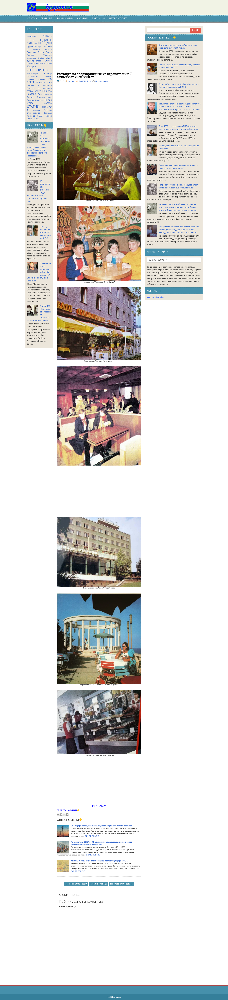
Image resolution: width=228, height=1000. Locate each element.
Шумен (30, 119)
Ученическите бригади (39, 113)
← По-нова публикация (76, 884)
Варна (49, 52)
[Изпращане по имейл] (58, 814)
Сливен (30, 97)
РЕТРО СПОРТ (118, 18)
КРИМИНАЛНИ (64, 18)
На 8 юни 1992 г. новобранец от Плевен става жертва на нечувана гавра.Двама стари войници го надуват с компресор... (178, 207)
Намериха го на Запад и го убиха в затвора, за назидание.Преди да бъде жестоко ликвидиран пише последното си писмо (179, 230)
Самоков (48, 94)
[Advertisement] (99, 49)
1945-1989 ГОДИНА (39, 38)
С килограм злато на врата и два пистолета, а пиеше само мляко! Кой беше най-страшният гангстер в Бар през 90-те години (180, 107)
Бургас (30, 46)
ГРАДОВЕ (46, 18)
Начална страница (98, 884)
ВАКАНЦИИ (99, 18)
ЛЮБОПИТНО (84, 81)
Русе (40, 94)
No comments (101, 81)
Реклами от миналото (39, 88)
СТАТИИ (32, 18)
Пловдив (41, 79)
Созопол (39, 100)
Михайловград (32, 74)
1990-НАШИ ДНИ (39, 43)
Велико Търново (39, 55)
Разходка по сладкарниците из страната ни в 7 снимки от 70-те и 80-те (94, 75)
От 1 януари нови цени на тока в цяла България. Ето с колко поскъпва (101, 826)
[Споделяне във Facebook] (67, 814)
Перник (48, 76)
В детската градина (39, 49)
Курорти (31, 66)
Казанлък (38, 63)
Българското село (43, 46)
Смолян (30, 100)
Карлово (48, 64)
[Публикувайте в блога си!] (61, 814)
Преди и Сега (44, 82)
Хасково (31, 116)
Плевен (30, 79)
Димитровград (34, 61)
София (48, 100)
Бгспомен (116, 997)
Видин (49, 58)
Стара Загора (39, 103)
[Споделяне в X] (64, 814)
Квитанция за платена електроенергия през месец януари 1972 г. (99, 861)
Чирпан (48, 116)
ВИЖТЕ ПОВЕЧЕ (92, 836)
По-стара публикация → (121, 884)
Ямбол (36, 119)
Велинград (31, 58)
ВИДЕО (41, 58)
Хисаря (40, 116)
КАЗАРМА (83, 18)
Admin (71, 81)
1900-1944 (31, 36)
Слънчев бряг (44, 97)
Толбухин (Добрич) (42, 110)
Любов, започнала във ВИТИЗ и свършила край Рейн (45, 232)
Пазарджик (32, 76)
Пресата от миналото (39, 85)
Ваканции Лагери (35, 52)
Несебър (48, 73)
